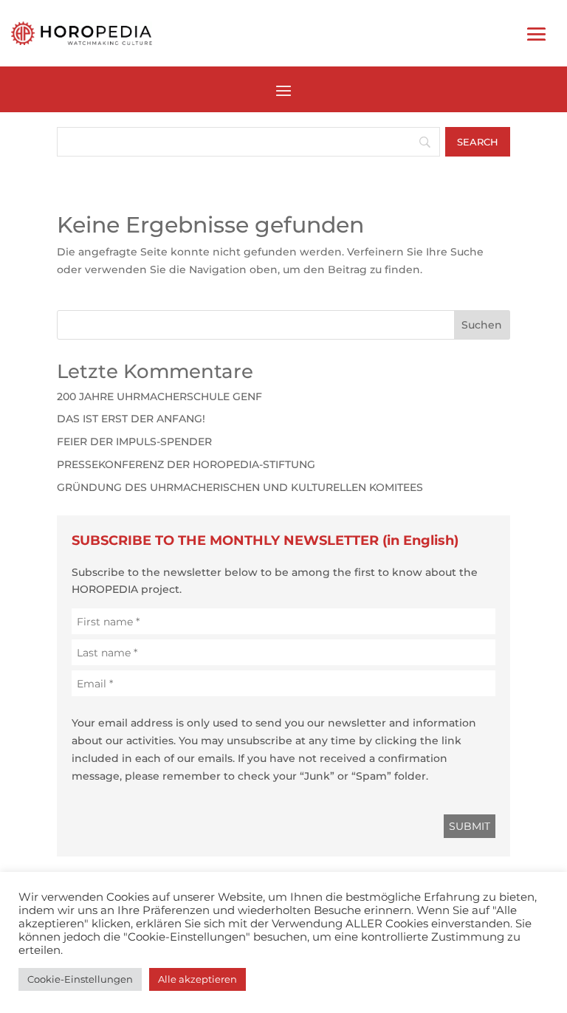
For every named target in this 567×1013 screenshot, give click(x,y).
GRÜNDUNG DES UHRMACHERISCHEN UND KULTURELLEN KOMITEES (240, 487)
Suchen (481, 325)
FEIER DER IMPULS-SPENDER (134, 441)
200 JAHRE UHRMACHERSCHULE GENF (159, 396)
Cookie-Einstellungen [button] (80, 979)
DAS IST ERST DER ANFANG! (131, 418)
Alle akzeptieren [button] (197, 979)
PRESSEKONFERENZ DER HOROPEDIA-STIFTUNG (186, 464)
